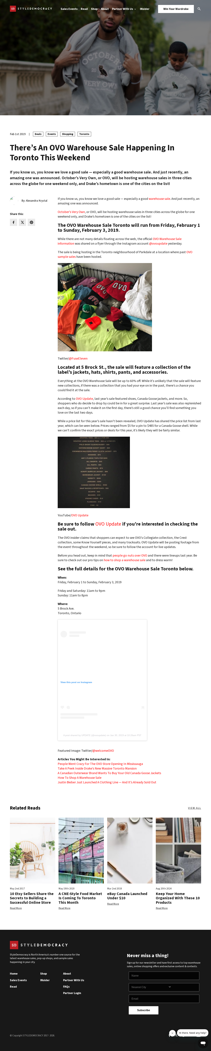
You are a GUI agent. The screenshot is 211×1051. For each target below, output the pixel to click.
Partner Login (72, 993)
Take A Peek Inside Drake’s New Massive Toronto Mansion (97, 768)
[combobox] (150, 987)
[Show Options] (183, 987)
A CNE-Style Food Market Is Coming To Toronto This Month (80, 898)
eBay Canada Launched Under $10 (127, 896)
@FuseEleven (78, 358)
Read (84, 9)
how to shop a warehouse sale (124, 560)
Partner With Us (123, 9)
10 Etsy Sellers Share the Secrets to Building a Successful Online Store (32, 898)
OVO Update (84, 398)
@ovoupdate (158, 243)
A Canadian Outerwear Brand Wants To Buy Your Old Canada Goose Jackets (109, 773)
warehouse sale (159, 198)
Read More (16, 908)
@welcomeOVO (103, 750)
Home (14, 974)
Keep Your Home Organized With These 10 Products (178, 898)
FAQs (66, 987)
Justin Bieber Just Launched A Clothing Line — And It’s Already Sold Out (107, 782)
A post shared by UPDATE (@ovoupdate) (84, 735)
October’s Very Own (71, 212)
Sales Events (69, 9)
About (105, 9)
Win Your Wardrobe (176, 9)
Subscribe (143, 1010)
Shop (94, 9)
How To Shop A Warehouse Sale (79, 777)
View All (194, 808)
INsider (144, 9)
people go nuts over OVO (130, 555)
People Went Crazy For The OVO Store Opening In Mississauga (100, 764)
